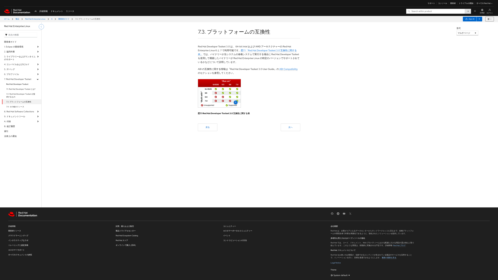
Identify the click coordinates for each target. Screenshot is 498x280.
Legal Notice (336, 263)
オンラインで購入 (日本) (126, 245)
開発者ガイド (63, 19)
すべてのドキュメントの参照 (20, 255)
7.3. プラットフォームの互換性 (18, 102)
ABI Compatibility (288, 69)
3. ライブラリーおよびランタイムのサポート (20, 58)
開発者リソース (14, 231)
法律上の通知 (10, 136)
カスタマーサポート (16, 250)
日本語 (482, 13)
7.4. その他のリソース (15, 107)
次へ (290, 127)
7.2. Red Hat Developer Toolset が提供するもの (20, 95)
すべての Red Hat (483, 3)
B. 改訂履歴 (9, 126)
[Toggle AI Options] (479, 19)
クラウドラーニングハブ (18, 235)
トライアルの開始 (466, 3)
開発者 (453, 3)
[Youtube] (344, 214)
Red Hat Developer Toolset (17, 84)
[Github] (332, 214)
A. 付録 (7, 121)
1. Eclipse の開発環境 (13, 46)
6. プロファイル (11, 74)
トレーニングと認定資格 (18, 245)
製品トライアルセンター (126, 231)
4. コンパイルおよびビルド (16, 64)
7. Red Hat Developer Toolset (17, 79)
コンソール (442, 3)
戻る (208, 127)
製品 (17, 19)
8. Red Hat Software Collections (19, 111)
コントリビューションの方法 (235, 240)
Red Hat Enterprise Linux (35, 19)
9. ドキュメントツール (14, 116)
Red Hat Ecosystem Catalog (127, 235)
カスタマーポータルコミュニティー (237, 231)
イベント (226, 235)
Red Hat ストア (122, 240)
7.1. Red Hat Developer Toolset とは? (20, 89)
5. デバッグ (9, 69)
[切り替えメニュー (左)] (41, 26)
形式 (459, 28)
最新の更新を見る (389, 257)
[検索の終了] (475, 11)
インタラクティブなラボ (18, 240)
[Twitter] (350, 214)
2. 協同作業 (9, 51)
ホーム (7, 19)
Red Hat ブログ (399, 245)
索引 (6, 131)
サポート (431, 3)
